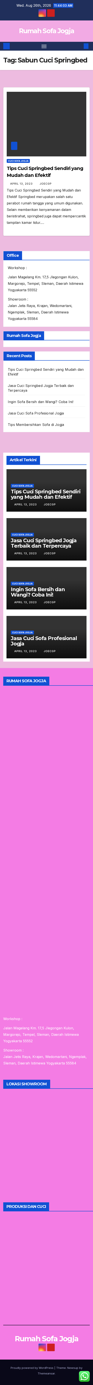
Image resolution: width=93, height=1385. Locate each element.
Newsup (72, 1367)
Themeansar (46, 1373)
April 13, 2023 (22, 183)
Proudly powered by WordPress (32, 1367)
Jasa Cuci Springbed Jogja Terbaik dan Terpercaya (44, 543)
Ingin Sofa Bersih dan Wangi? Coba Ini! (41, 402)
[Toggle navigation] (44, 46)
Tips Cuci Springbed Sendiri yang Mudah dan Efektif (45, 494)
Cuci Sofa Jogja (18, 161)
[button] (79, 46)
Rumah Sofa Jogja (46, 31)
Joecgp (46, 183)
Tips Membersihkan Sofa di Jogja (36, 424)
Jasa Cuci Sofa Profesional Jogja (36, 413)
